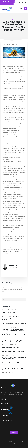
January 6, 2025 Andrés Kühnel (9, 344)
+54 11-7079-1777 (7, 420)
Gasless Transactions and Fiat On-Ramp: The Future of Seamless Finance (14, 358)
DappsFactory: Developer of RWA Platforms (13, 374)
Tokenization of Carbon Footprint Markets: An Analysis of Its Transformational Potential (14, 324)
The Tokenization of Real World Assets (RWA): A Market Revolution (14, 335)
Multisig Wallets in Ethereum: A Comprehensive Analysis (10, 312)
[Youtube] (19, 2)
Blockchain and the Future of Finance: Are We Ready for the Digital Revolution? (14, 346)
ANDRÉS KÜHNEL (13, 265)
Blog (12, 19)
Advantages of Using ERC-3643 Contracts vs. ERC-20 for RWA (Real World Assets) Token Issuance (13, 318)
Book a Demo (14, 432)
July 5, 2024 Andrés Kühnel (8, 372)
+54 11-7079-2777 (6, 2)
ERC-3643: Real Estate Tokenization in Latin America (13, 369)
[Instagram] (22, 2)
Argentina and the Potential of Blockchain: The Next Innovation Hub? (13, 352)
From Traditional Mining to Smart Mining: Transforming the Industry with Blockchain (13, 330)
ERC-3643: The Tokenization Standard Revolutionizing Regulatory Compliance (12, 341)
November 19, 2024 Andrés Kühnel (9, 350)
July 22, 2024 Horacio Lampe (8, 366)
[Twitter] (25, 2)
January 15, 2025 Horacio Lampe (9, 322)
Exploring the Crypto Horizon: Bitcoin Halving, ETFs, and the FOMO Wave (13, 363)
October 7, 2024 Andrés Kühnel (9, 355)
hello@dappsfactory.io (9, 424)
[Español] (25, 8)
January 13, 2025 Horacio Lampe (9, 309)
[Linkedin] (6, 399)
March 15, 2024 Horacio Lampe (9, 361)
